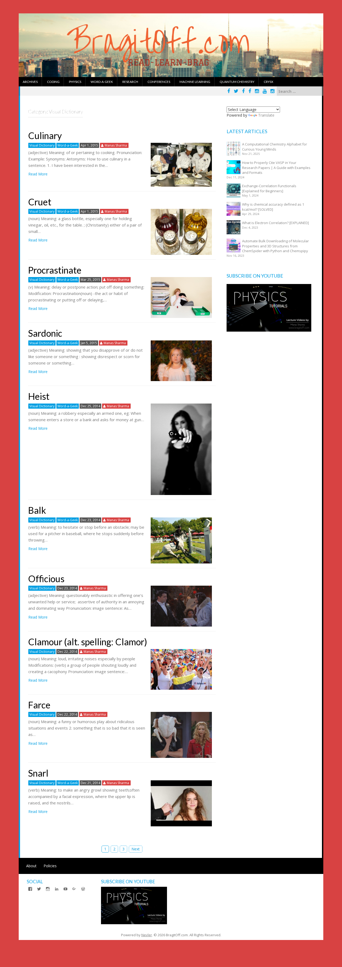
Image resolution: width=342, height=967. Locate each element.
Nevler (146, 935)
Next (135, 848)
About (31, 865)
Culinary (45, 135)
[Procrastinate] (181, 297)
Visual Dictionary (42, 145)
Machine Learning (195, 82)
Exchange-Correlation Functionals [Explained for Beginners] (269, 188)
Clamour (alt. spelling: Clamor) (87, 641)
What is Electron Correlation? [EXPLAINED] (275, 222)
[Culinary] (181, 164)
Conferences (158, 82)
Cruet (39, 201)
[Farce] (181, 734)
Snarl (38, 773)
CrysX (268, 82)
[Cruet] (181, 231)
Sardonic (45, 333)
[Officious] (181, 605)
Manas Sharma (116, 145)
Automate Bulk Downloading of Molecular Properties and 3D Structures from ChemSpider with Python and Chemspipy (275, 246)
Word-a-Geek (102, 82)
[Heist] (181, 448)
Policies (50, 865)
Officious (46, 578)
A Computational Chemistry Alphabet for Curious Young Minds (274, 147)
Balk (37, 510)
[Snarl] (181, 802)
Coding (53, 82)
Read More (38, 173)
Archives (30, 82)
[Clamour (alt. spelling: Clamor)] (181, 668)
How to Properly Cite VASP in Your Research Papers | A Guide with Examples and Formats (276, 167)
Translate (266, 115)
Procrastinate (54, 269)
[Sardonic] (181, 360)
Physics (75, 82)
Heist (38, 396)
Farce (39, 704)
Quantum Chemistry (237, 82)
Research (130, 82)
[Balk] (181, 540)
